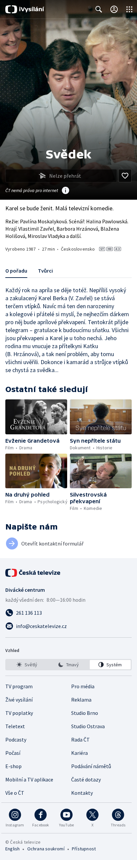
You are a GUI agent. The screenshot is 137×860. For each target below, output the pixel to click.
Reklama (81, 699)
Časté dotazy (86, 779)
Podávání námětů (91, 766)
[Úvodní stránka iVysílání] (24, 9)
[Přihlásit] (114, 9)
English (12, 849)
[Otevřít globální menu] (129, 9)
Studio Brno (84, 713)
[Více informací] (65, 191)
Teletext (15, 726)
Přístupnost (84, 849)
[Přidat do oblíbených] (125, 175)
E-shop (13, 766)
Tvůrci (45, 270)
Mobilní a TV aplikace (29, 779)
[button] (36, 416)
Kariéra (79, 753)
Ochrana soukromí (46, 849)
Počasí (12, 753)
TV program (19, 686)
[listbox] (68, 664)
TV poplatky (19, 713)
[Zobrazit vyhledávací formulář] (98, 9)
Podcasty (15, 739)
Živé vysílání (19, 699)
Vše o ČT (14, 792)
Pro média (82, 686)
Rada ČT (80, 739)
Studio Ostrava (88, 726)
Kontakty (82, 792)
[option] (26, 664)
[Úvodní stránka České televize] (33, 573)
